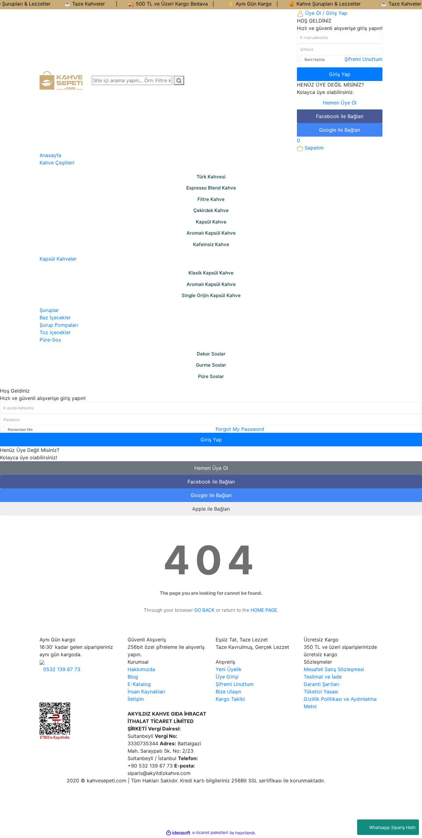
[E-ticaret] (210, 832)
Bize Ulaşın (228, 691)
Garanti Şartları (321, 684)
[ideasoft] (178, 832)
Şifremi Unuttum (363, 59)
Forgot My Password (240, 429)
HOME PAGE (264, 610)
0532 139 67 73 (61, 669)
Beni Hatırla (315, 59)
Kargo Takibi (230, 699)
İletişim (136, 699)
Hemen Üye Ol (340, 103)
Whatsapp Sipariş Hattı (392, 827)
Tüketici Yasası (321, 691)
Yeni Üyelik (229, 669)
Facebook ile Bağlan (339, 116)
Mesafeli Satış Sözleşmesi (334, 669)
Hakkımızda (141, 669)
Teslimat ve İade (323, 677)
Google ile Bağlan (339, 130)
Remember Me (20, 429)
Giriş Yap (339, 74)
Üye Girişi (227, 677)
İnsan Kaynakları (146, 691)
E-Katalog (139, 684)
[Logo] (61, 80)
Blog (133, 677)
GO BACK (204, 610)
